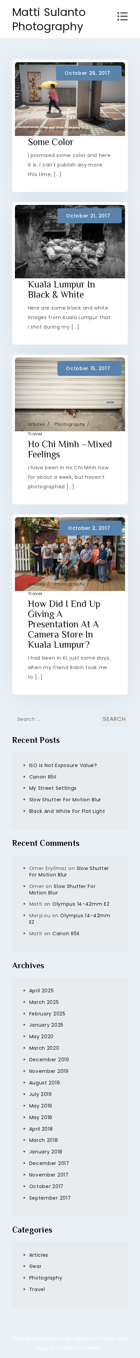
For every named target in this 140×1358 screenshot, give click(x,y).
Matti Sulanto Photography (49, 19)
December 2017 (49, 1163)
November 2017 (49, 1174)
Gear (35, 1266)
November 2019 (49, 1071)
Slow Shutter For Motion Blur (65, 799)
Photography (69, 129)
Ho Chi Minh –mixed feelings (70, 449)
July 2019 (40, 1094)
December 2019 (49, 1059)
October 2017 (46, 1186)
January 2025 (46, 1025)
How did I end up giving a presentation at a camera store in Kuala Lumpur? (64, 624)
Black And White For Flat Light (67, 811)
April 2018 (41, 1129)
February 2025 (47, 1013)
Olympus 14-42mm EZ (81, 904)
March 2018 (43, 1140)
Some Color (51, 142)
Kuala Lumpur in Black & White (61, 289)
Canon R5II (42, 776)
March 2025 (44, 1002)
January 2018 (46, 1151)
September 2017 (50, 1198)
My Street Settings (53, 788)
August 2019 (44, 1082)
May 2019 (41, 1105)
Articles (37, 129)
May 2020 (41, 1036)
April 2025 (41, 990)
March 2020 (44, 1048)
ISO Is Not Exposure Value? (63, 765)
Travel (35, 434)
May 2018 (41, 1117)
